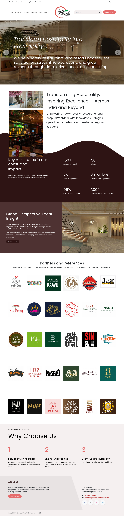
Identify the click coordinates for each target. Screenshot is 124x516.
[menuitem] (11, 12)
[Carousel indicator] (58, 80)
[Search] (99, 12)
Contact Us (109, 12)
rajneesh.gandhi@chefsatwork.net (97, 498)
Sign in (111, 2)
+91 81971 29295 (90, 495)
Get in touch (14, 496)
